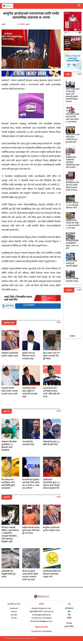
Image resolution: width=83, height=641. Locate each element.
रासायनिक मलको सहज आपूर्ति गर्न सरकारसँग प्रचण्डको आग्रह (29, 392)
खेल (69, 611)
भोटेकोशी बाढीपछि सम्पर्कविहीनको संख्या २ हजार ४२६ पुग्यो (72, 244)
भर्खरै (68, 74)
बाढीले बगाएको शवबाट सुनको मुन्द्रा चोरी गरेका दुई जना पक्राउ (31, 530)
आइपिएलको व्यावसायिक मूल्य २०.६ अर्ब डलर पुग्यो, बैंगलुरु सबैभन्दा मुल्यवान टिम (51, 484)
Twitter (14, 611)
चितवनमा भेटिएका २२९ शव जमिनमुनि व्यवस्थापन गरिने (72, 205)
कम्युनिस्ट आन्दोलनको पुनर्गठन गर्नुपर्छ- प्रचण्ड (10, 354)
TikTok (14, 618)
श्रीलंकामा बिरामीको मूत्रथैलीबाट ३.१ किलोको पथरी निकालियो (9, 446)
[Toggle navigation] (79, 5)
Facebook (14, 608)
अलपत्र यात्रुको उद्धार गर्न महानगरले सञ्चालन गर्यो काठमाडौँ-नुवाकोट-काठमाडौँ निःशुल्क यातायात (72, 95)
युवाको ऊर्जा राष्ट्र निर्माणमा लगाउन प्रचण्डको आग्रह (28, 355)
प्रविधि (69, 618)
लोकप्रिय (7, 497)
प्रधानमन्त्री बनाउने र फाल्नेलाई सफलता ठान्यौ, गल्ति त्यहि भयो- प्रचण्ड (51, 392)
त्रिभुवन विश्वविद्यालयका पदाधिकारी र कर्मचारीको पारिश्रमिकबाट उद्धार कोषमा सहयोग (72, 161)
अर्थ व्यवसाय (69, 608)
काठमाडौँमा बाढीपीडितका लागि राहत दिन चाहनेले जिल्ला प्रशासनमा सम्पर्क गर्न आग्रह (72, 185)
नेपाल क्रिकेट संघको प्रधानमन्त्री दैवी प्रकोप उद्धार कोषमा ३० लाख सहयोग (72, 118)
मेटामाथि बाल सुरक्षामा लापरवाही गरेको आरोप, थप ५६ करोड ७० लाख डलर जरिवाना (31, 484)
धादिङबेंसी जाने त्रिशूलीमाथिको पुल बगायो (8, 574)
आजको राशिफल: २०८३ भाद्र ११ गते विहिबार (72, 303)
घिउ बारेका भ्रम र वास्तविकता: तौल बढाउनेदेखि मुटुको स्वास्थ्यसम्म (8, 484)
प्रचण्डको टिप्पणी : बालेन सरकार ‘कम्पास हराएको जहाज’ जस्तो (10, 391)
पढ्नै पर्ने (7, 411)
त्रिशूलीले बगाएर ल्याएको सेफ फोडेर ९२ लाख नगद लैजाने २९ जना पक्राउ (72, 224)
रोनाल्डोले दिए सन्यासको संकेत (28, 443)
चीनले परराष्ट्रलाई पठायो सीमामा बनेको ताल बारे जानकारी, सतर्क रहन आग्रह (30, 575)
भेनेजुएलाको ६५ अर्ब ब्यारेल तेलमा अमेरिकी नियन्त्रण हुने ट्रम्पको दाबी (72, 138)
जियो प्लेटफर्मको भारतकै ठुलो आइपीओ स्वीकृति (71, 263)
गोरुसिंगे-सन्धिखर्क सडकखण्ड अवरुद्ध (72, 280)
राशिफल (69, 290)
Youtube (13, 614)
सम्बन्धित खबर (9, 323)
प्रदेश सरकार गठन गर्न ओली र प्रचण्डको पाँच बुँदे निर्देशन (51, 355)
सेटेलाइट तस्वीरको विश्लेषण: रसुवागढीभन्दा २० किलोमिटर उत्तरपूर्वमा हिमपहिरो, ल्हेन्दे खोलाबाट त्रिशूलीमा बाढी (10, 534)
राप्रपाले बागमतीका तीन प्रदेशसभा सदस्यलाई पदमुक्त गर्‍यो (52, 574)
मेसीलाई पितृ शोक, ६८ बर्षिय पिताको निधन (51, 443)
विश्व (69, 614)
